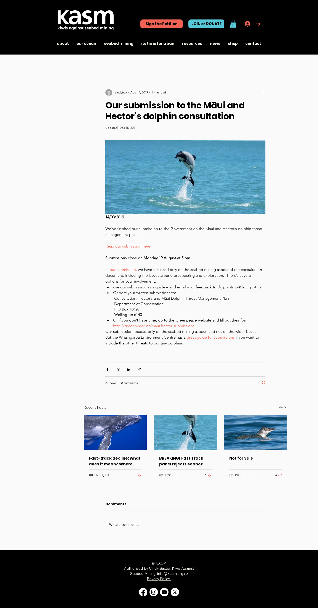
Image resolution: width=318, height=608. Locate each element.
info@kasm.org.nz (172, 573)
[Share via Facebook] (107, 369)
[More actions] (262, 92)
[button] (233, 24)
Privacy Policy (159, 578)
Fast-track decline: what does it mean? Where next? (114, 461)
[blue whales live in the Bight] (115, 432)
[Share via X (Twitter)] (118, 369)
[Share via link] (139, 369)
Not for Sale (241, 458)
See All (282, 407)
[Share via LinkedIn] (129, 369)
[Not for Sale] (255, 432)
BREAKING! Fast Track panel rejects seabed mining (181, 461)
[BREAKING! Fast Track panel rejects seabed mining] (185, 432)
